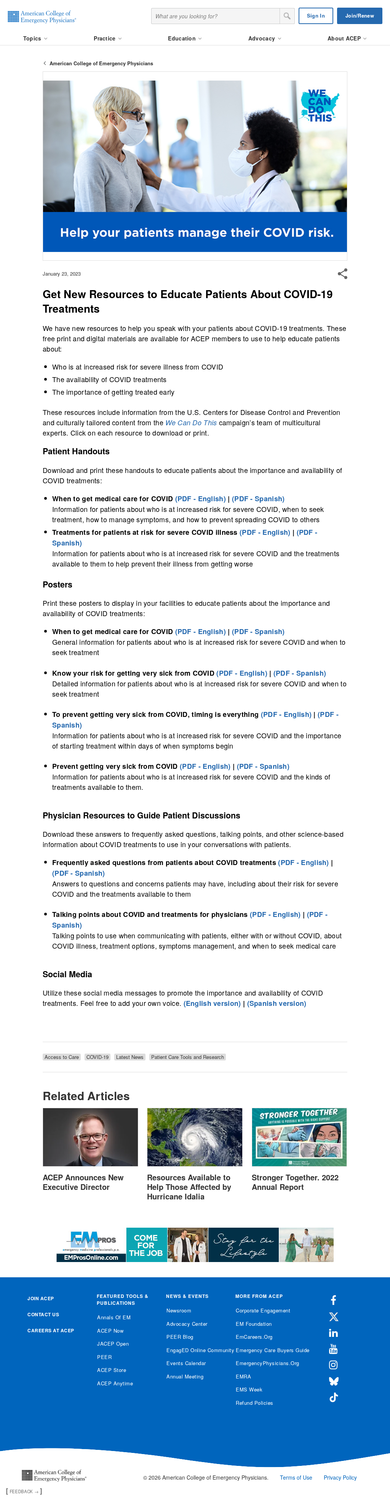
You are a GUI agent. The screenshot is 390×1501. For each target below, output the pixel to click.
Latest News (130, 1057)
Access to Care (62, 1057)
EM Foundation (254, 1323)
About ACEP (345, 38)
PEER (104, 1357)
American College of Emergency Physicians (101, 63)
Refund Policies (254, 1402)
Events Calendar (186, 1363)
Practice (105, 38)
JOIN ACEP (40, 1298)
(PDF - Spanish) (258, 499)
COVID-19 (97, 1057)
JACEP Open (113, 1343)
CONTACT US (43, 1314)
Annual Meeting (184, 1376)
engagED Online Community (195, 1350)
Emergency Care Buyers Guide (264, 1350)
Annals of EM (114, 1317)
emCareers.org (254, 1336)
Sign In (316, 15)
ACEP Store (111, 1369)
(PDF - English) (200, 499)
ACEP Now (110, 1330)
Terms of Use (296, 1477)
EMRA (243, 1376)
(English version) (212, 1003)
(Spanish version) (277, 1003)
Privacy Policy (340, 1477)
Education (182, 38)
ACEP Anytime (115, 1383)
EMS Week (249, 1389)
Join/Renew (359, 15)
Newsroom (178, 1310)
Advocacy (262, 38)
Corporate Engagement (263, 1310)
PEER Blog (179, 1336)
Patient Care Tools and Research (187, 1057)
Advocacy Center (187, 1323)
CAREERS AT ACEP (50, 1330)
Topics (33, 38)
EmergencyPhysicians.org (264, 1363)
